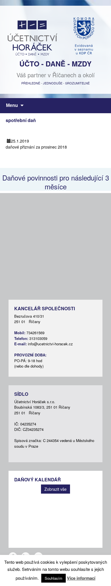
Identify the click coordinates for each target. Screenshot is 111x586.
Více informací (81, 578)
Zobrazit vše (55, 489)
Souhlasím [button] (53, 578)
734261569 (35, 332)
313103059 (38, 338)
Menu (12, 105)
